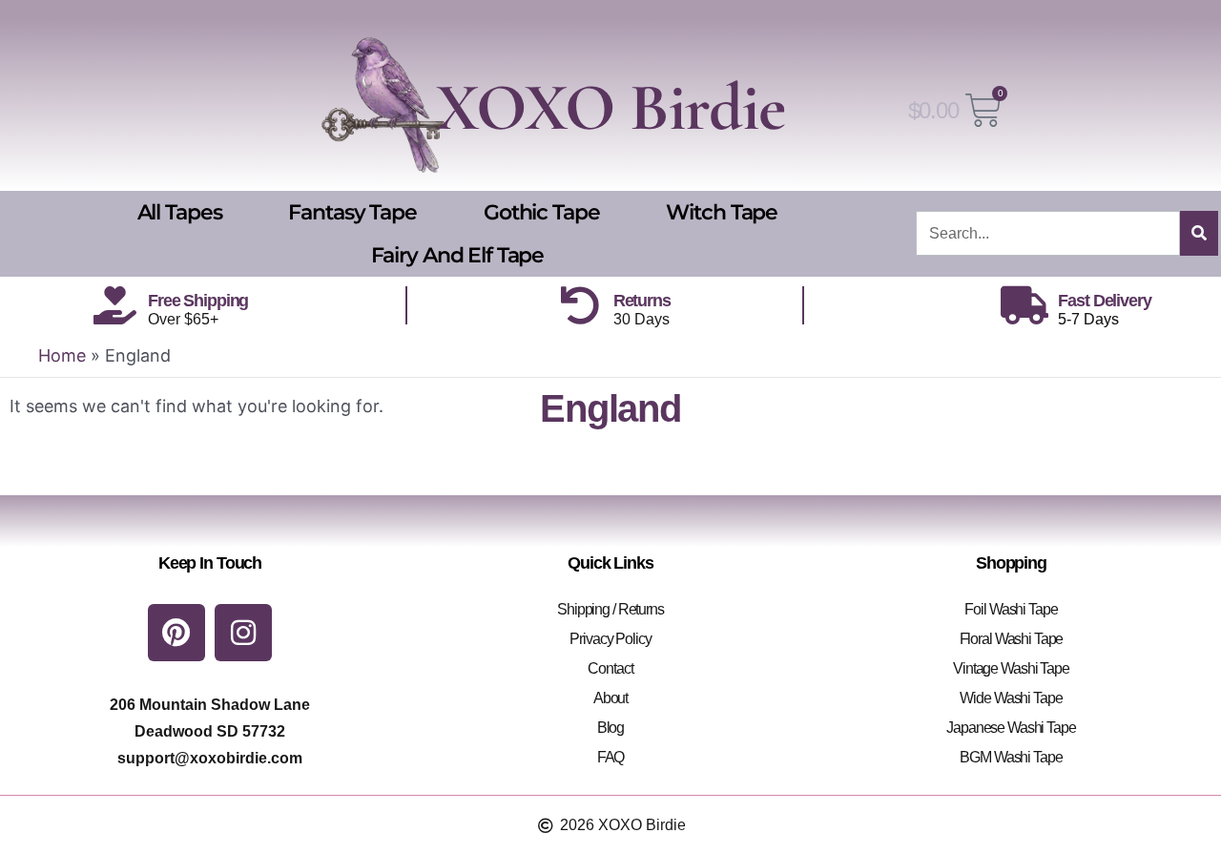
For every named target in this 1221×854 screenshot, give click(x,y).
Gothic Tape (542, 212)
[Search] (1199, 233)
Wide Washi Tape (1011, 698)
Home (62, 355)
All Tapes (179, 212)
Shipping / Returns (610, 609)
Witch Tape (721, 212)
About (610, 698)
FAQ (611, 757)
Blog (610, 727)
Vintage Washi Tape (1011, 668)
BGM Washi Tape (1011, 757)
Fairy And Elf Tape (458, 255)
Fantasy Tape (352, 212)
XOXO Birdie (610, 107)
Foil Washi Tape (1010, 609)
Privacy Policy (610, 639)
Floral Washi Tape (1012, 639)
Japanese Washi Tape (1011, 727)
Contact (610, 668)
